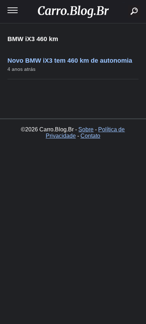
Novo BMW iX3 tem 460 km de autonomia (69, 60)
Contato (90, 136)
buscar (123, 2)
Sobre (86, 129)
